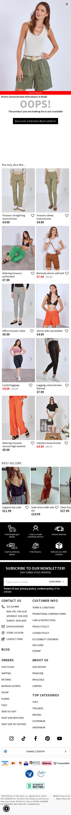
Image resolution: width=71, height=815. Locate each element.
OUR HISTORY (39, 667)
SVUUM (4, 692)
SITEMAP (36, 651)
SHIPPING (6, 673)
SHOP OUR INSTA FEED (12, 717)
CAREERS (37, 686)
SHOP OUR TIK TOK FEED (13, 724)
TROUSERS (37, 708)
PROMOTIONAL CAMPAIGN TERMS (49, 613)
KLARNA (5, 698)
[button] (6, 808)
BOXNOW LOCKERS (10, 686)
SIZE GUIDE (38, 645)
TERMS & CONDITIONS (43, 607)
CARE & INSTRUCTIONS (43, 620)
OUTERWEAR (38, 721)
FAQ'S (4, 705)
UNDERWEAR (38, 727)
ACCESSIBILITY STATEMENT (45, 639)
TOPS (35, 702)
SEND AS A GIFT (8, 711)
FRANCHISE (38, 673)
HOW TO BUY (7, 667)
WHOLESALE (38, 679)
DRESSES (36, 714)
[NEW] (16, 503)
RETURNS (6, 679)
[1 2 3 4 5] (35, 47)
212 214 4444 (13, 606)
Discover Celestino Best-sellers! (35, 121)
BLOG (5, 649)
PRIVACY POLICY (40, 626)
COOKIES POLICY (40, 633)
